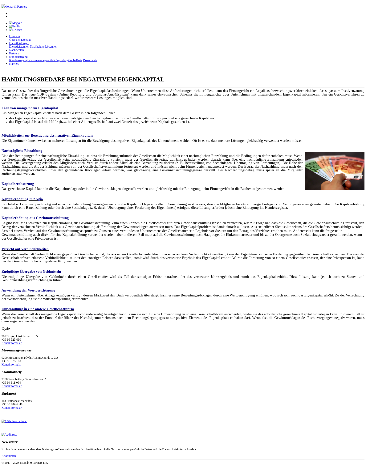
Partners (14, 53)
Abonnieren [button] (9, 455)
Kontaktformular (12, 343)
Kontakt (26, 39)
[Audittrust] (9, 434)
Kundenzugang (18, 60)
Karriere (14, 63)
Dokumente (90, 60)
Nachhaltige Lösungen (43, 46)
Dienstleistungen (19, 46)
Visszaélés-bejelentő (40, 60)
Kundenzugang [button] (18, 56)
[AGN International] (14, 421)
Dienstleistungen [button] (19, 43)
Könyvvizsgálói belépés (67, 60)
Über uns (14, 39)
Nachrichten (16, 50)
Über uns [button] (14, 36)
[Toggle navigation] (3, 4)
